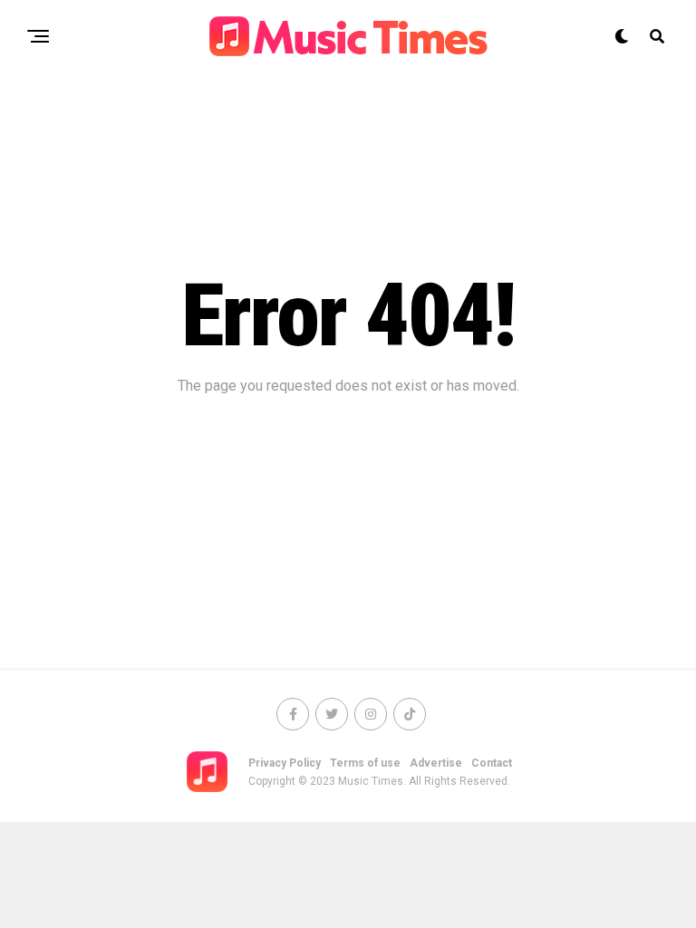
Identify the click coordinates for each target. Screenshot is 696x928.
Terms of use (365, 763)
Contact (491, 763)
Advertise (436, 763)
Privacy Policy (284, 763)
